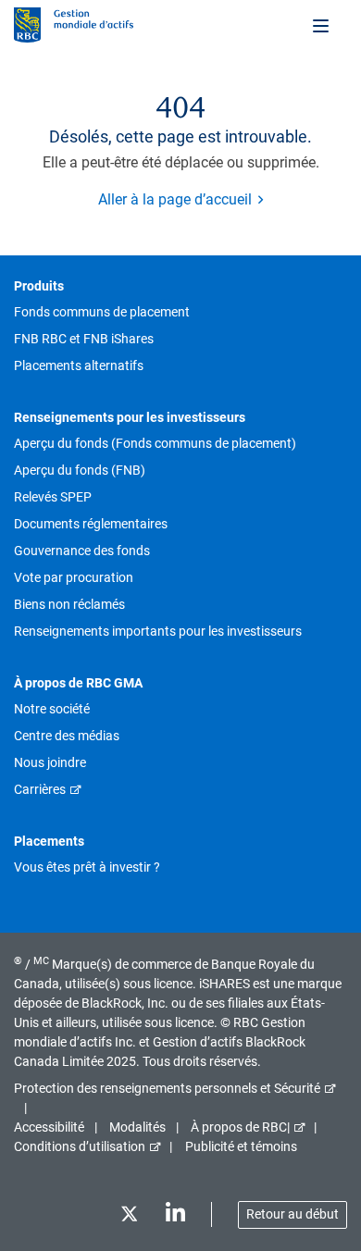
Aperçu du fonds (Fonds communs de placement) (155, 443)
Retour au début (292, 1214)
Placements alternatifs (78, 365)
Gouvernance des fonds (82, 550)
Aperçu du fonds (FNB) (79, 470)
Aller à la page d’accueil (175, 199)
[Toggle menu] (322, 25)
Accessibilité (49, 1127)
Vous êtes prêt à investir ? (87, 867)
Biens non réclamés (69, 604)
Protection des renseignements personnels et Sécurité (167, 1088)
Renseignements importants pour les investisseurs (158, 631)
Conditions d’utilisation (79, 1146)
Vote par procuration (73, 577)
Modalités (137, 1127)
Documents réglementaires (91, 523)
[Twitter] (128, 1217)
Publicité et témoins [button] (241, 1146)
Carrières (40, 789)
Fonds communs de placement (102, 311)
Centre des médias (66, 735)
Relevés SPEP (53, 496)
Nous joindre (50, 762)
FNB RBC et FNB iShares (84, 338)
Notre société (52, 708)
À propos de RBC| (240, 1127)
